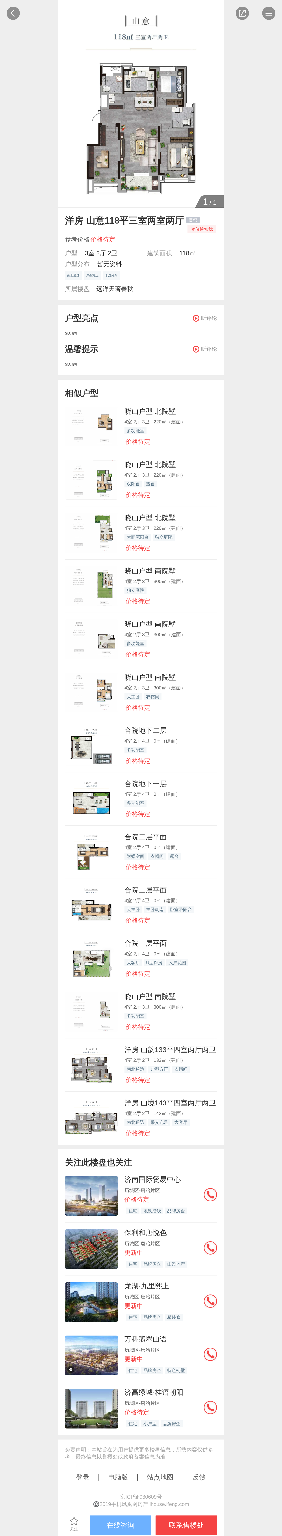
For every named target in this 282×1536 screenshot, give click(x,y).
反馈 (199, 1477)
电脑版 (118, 1477)
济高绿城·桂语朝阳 (153, 1392)
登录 (82, 1477)
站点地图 (160, 1477)
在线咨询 (120, 1525)
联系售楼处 (186, 1525)
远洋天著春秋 (114, 288)
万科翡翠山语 (145, 1339)
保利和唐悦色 (145, 1233)
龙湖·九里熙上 (146, 1286)
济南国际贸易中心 (152, 1179)
